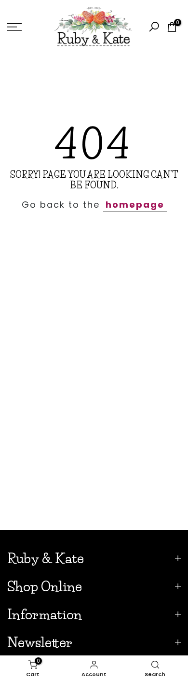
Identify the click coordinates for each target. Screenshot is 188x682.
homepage (135, 205)
